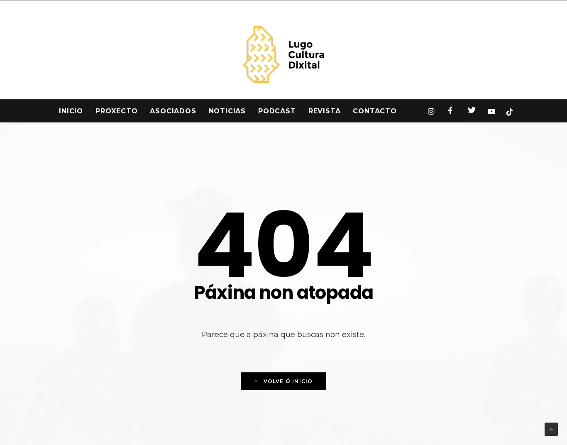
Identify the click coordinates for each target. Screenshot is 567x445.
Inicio (71, 111)
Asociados (173, 111)
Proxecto (116, 111)
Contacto (374, 111)
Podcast (277, 111)
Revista (324, 111)
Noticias (227, 111)
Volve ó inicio (288, 381)
